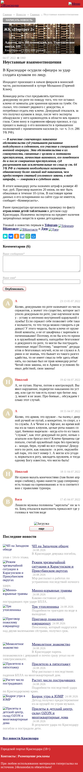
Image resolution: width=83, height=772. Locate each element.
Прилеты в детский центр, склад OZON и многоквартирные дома (52, 713)
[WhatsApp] (27, 236)
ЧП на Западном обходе (50, 546)
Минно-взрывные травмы (52, 590)
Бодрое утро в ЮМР (47, 696)
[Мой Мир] (33, 236)
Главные (35, 14)
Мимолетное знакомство (51, 644)
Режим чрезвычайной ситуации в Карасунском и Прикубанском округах (53, 566)
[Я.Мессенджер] (5, 236)
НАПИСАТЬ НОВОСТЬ (19, 20)
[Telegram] (22, 236)
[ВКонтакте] (10, 236)
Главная (7, 14)
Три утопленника (45, 606)
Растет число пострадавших (53, 680)
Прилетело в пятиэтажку (51, 664)
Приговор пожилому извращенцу (48, 621)
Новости (21, 14)
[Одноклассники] (16, 236)
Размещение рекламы (34, 756)
